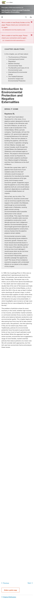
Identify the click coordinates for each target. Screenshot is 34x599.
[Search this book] (26, 17)
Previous (6, 583)
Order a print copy (10, 590)
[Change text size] (30, 17)
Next (29, 583)
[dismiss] (31, 22)
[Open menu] (2, 17)
